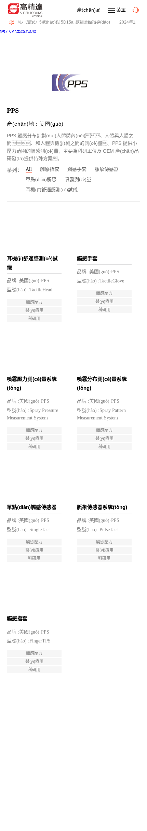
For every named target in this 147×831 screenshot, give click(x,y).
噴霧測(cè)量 (78, 179)
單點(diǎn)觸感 (41, 179)
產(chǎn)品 (89, 10)
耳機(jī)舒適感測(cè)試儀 (52, 189)
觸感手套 (76, 169)
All (29, 169)
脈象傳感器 (107, 169)
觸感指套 (49, 169)
